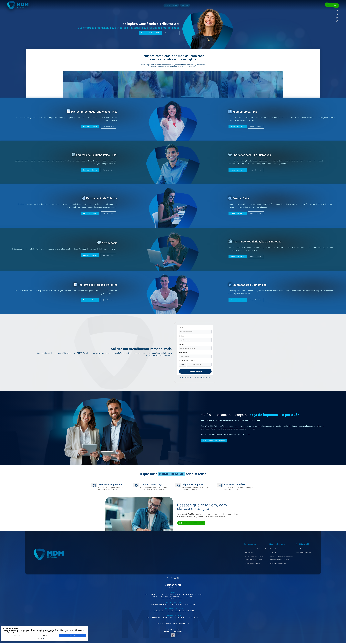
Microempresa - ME (250, 552)
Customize (17, 635)
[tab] (110, 487)
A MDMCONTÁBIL (171, 5)
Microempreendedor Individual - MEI (255, 549)
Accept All (72, 635)
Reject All (44, 635)
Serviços (185, 5)
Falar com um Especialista (303, 552)
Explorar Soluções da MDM (150, 33)
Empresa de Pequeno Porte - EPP (254, 556)
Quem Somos (300, 549)
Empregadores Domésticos (278, 563)
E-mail (181, 336)
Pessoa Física (274, 549)
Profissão (183, 352)
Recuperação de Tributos (252, 563)
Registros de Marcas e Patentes (279, 559)
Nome (181, 328)
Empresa (182, 344)
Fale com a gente (171, 33)
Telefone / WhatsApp (187, 360)
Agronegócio (274, 552)
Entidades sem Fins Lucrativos (254, 559)
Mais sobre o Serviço (90, 127)
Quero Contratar (108, 127)
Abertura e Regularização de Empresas (281, 556)
